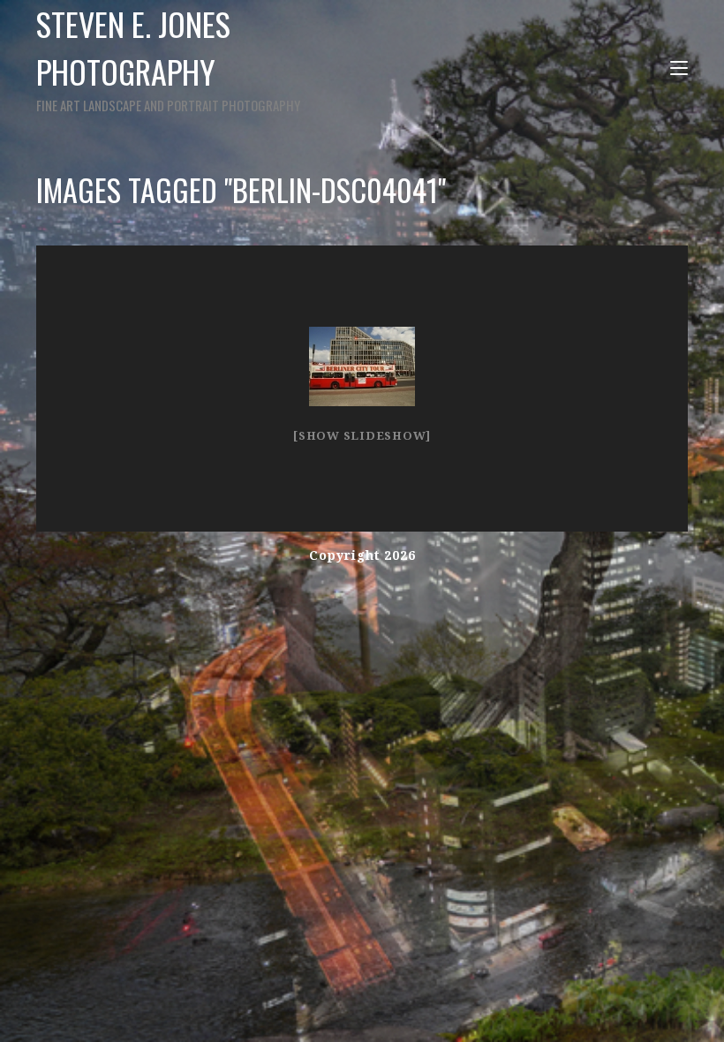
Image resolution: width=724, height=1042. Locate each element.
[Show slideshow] (362, 435)
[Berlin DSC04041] (362, 366)
